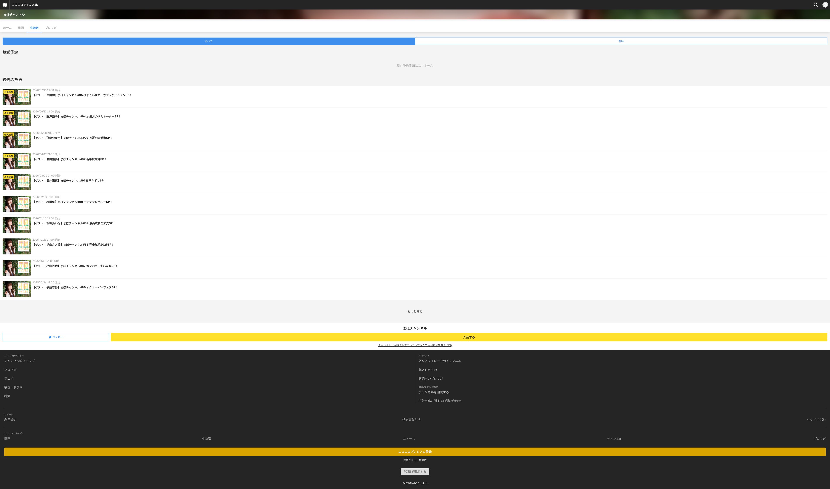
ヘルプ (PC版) (816, 419)
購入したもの (428, 369)
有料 (621, 41)
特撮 (7, 396)
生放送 (34, 27)
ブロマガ (50, 27)
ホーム (7, 27)
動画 (21, 27)
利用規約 (10, 419)
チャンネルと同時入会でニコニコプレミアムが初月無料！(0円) (415, 345)
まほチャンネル (14, 14)
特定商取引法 (411, 419)
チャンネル (614, 438)
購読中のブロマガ (431, 378)
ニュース (409, 438)
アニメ (8, 378)
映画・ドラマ (13, 387)
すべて (209, 41)
